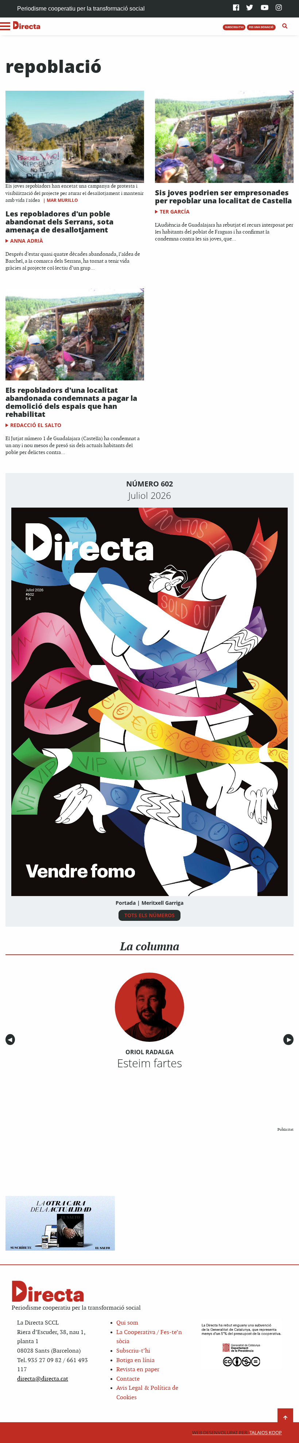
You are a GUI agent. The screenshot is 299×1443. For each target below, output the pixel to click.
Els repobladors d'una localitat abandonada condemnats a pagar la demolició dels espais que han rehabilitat (71, 402)
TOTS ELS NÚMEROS (149, 915)
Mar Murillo (62, 200)
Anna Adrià (26, 240)
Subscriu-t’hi (133, 1351)
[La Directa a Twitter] (249, 8)
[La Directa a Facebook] (236, 8)
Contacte (128, 1379)
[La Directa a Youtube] (265, 8)
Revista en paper (137, 1369)
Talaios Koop (237, 1432)
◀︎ (11, 1039)
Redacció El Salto (35, 425)
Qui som (127, 1322)
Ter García (175, 211)
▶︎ (290, 1039)
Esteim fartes (149, 1063)
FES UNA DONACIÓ (261, 27)
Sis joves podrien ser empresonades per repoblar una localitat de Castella (223, 197)
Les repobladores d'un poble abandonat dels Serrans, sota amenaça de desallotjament (59, 222)
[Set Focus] (285, 26)
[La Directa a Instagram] (279, 8)
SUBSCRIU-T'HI (234, 27)
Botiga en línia (135, 1360)
